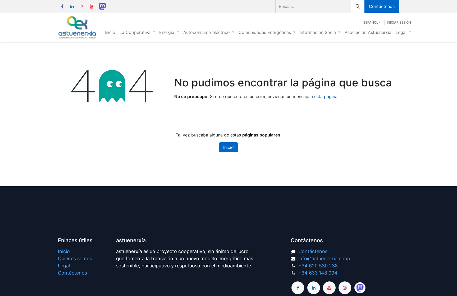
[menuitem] (110, 32)
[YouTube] (91, 6)
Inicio (228, 147)
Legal (64, 265)
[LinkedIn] (72, 6)
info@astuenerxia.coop (324, 258)
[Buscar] (357, 6)
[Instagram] (81, 6)
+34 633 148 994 (317, 273)
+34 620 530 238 (318, 265)
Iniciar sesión (399, 22)
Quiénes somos (75, 258)
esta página (325, 96)
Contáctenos (382, 6)
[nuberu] (102, 6)
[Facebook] (62, 6)
